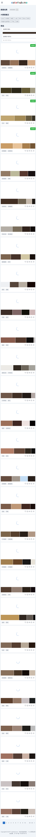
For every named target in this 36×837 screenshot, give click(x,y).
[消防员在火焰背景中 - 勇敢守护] (18, 745)
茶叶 (20, 18)
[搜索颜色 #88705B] (7, 673)
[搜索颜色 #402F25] (17, 395)
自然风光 (4, 67)
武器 (3, 788)
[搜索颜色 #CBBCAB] (32, 673)
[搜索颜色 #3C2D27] (7, 312)
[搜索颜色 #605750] (30, 617)
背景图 (7, 18)
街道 (2, 18)
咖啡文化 (10, 677)
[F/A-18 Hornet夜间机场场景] (18, 301)
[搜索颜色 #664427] (17, 562)
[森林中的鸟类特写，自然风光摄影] (18, 51)
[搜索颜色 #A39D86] (32, 90)
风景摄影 (4, 151)
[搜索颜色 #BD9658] (10, 617)
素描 (7, 123)
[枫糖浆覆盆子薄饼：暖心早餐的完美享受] (18, 495)
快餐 (9, 178)
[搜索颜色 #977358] (14, 62)
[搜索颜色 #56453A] (14, 284)
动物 (7, 650)
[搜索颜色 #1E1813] (33, 201)
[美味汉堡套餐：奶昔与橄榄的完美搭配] (18, 162)
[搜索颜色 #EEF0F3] (5, 284)
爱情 (3, 289)
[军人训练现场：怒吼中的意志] (18, 439)
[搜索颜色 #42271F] (25, 506)
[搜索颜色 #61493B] (5, 62)
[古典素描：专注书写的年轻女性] (18, 107)
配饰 (7, 622)
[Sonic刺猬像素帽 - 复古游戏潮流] (18, 606)
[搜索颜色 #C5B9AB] (29, 201)
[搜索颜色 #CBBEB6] (31, 811)
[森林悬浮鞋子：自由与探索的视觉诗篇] (18, 578)
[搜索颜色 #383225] (33, 118)
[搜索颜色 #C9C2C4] (25, 700)
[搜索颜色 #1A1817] (26, 562)
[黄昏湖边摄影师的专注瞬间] (18, 412)
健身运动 (4, 372)
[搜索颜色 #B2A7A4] (33, 395)
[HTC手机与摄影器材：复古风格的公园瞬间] (18, 328)
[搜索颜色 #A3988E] (16, 478)
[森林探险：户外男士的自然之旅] (18, 523)
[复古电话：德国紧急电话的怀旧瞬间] (18, 218)
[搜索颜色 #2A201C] (31, 478)
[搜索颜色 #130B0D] (33, 589)
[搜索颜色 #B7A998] (25, 645)
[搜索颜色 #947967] (17, 700)
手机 (13, 21)
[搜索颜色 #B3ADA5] (7, 229)
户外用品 (4, 400)
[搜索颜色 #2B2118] (26, 589)
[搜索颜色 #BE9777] (16, 506)
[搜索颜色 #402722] (17, 423)
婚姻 (7, 289)
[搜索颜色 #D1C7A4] (25, 257)
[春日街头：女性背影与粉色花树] (18, 800)
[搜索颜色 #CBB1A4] (25, 756)
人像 (7, 761)
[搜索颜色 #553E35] (17, 756)
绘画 (7, 95)
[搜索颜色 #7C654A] (6, 534)
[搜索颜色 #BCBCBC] (33, 728)
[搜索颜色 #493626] (18, 673)
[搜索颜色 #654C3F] (6, 478)
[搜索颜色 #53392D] (20, 340)
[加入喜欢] (25, 67)
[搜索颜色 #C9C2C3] (6, 784)
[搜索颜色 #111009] (26, 312)
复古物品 (10, 234)
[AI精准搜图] (34, 67)
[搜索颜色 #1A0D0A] (32, 506)
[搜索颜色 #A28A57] (20, 118)
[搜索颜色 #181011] (31, 173)
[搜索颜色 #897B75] (32, 784)
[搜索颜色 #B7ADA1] (23, 284)
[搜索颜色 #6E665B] (25, 367)
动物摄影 (10, 67)
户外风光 (10, 372)
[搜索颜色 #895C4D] (8, 340)
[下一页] (34, 823)
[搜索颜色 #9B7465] (6, 811)
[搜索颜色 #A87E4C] (26, 146)
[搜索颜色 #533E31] (6, 589)
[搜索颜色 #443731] (16, 784)
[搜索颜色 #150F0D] (24, 784)
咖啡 (7, 705)
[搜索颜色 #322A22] (17, 367)
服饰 (3, 622)
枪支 (7, 788)
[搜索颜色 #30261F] (23, 617)
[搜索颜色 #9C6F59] (7, 423)
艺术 (3, 95)
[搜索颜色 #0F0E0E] (33, 451)
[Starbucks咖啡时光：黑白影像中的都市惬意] (18, 661)
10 (25, 822)
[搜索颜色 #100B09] (32, 229)
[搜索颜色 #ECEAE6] (7, 367)
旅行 (9, 400)
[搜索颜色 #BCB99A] (15, 173)
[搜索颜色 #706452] (22, 201)
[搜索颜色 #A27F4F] (7, 562)
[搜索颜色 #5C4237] (16, 811)
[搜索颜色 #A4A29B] (32, 367)
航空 (7, 317)
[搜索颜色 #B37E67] (7, 451)
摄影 (3, 345)
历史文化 (4, 234)
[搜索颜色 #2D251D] (28, 451)
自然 (3, 650)
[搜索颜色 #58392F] (24, 173)
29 (29, 822)
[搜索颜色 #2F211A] (26, 229)
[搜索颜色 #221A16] (26, 395)
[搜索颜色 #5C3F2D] (7, 700)
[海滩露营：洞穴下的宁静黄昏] (18, 550)
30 (32, 822)
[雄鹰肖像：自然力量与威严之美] (18, 634)
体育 (7, 456)
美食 (3, 511)
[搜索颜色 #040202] (34, 617)
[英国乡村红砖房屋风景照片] (18, 467)
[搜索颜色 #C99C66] (7, 146)
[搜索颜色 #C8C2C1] (34, 340)
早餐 (7, 511)
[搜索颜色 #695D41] (29, 118)
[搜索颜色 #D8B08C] (31, 62)
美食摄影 (4, 178)
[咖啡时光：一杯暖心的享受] (18, 689)
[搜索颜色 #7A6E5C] (17, 229)
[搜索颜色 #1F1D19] (26, 728)
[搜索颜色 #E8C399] (17, 146)
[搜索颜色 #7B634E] (6, 257)
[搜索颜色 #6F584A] (6, 395)
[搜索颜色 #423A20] (6, 90)
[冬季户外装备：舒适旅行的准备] (18, 384)
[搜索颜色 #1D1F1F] (32, 700)
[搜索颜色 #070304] (32, 423)
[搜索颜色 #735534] (32, 146)
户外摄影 (4, 539)
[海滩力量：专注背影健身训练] (18, 356)
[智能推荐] (31, 67)
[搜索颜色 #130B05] (25, 673)
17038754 (22, 833)
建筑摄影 (4, 262)
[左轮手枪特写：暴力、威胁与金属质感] (18, 772)
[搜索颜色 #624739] (19, 451)
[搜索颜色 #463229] (16, 257)
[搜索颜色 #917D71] (17, 589)
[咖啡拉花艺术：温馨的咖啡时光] (18, 717)
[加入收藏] (27, 67)
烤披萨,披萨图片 (5, 21)
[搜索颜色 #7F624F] (7, 728)
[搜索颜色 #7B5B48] (6, 506)
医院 (28, 18)
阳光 (24, 18)
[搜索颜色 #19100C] (32, 257)
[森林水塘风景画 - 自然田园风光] (18, 79)
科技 (7, 345)
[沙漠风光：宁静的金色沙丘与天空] (18, 134)
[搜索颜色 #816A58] (6, 645)
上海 (16, 18)
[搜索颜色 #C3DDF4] (24, 478)
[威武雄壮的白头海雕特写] (18, 190)
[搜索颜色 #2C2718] (16, 90)
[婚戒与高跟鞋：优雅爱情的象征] (18, 273)
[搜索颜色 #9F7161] (7, 756)
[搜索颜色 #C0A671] (7, 118)
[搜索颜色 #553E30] (16, 645)
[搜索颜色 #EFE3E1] (26, 423)
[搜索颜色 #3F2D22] (9, 201)
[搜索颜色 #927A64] (6, 173)
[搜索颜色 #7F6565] (17, 312)
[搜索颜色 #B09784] (31, 534)
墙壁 (12, 18)
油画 (17, 21)
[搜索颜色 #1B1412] (32, 756)
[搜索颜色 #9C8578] (17, 728)
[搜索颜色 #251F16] (24, 811)
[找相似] (29, 67)
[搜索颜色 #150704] (31, 284)
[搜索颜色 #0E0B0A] (30, 340)
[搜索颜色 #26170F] (32, 645)
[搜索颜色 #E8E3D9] (33, 562)
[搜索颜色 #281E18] (24, 534)
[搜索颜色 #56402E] (15, 534)
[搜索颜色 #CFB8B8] (32, 312)
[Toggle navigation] (2, 2)
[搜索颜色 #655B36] (26, 90)
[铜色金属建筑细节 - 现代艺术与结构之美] (18, 245)
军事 (3, 317)
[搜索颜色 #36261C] (23, 62)
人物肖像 (10, 539)
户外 (9, 594)
